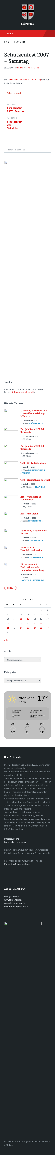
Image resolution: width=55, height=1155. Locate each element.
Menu (10, 33)
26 (21, 628)
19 (21, 623)
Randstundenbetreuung (32, 580)
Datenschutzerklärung (15, 842)
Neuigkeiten (20, 42)
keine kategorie (32, 67)
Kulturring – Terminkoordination (31, 549)
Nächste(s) (12, 118)
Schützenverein (14, 93)
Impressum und (11, 838)
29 (41, 628)
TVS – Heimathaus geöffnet (35, 479)
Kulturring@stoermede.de (17, 864)
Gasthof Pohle (35, 557)
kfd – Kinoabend (29, 513)
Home (6, 42)
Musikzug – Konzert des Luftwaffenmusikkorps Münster (33, 413)
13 (28, 619)
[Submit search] (47, 149)
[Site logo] (27, 18)
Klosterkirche (35, 521)
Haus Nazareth (35, 540)
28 (35, 628)
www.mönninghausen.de (16, 906)
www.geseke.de (11, 896)
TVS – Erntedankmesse (33, 462)
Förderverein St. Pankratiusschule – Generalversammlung (32, 567)
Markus (20, 67)
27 (28, 628)
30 (48, 628)
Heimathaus (39, 487)
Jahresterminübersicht (23, 391)
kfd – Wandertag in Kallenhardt (30, 498)
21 (35, 623)
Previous (11, 104)
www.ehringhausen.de (14, 903)
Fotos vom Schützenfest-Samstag (24, 79)
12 (21, 619)
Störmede (27, 23)
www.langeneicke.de (14, 899)
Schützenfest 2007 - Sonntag (15, 109)
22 (41, 623)
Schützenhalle (35, 423)
